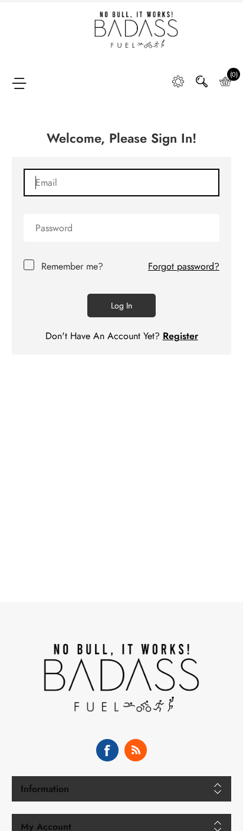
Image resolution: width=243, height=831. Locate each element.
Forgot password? (183, 266)
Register (180, 336)
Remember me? (72, 266)
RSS (135, 750)
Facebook (107, 750)
